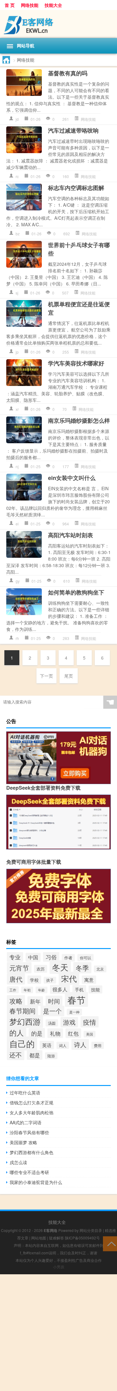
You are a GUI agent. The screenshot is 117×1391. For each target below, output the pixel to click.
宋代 (69, 978)
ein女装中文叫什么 (71, 478)
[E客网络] (58, 24)
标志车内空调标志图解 (76, 188)
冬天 (60, 967)
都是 (34, 1055)
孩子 (50, 980)
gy (18, 581)
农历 (41, 969)
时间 (54, 1001)
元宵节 (19, 967)
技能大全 (53, 5)
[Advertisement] (58, 1332)
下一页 (46, 676)
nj (17, 466)
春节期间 (22, 1010)
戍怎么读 (18, 1162)
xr (17, 409)
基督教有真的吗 (67, 73)
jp (17, 352)
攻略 (15, 1000)
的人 (16, 1032)
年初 (27, 990)
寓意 (89, 979)
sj (17, 292)
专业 (15, 957)
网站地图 (38, 1237)
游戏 (69, 1022)
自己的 (22, 1043)
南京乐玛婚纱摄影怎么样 (79, 420)
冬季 (82, 967)
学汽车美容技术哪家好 (76, 363)
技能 (95, 989)
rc (17, 176)
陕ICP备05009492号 (82, 1237)
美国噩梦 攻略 (23, 1142)
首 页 (10, 5)
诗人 (80, 1044)
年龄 (41, 990)
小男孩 (58, 1266)
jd (17, 119)
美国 (89, 1034)
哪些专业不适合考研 (29, 1172)
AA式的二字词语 (25, 1122)
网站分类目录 (91, 1230)
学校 (34, 979)
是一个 (52, 1011)
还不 (15, 1054)
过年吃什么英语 (25, 1092)
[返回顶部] (110, 1243)
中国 (33, 957)
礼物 (55, 1033)
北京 (100, 968)
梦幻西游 (25, 1021)
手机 (79, 989)
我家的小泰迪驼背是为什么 (36, 1182)
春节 (76, 999)
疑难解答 (56, 1237)
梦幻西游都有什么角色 (31, 1152)
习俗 (51, 957)
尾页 (68, 676)
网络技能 (29, 5)
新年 (35, 1001)
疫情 (89, 1022)
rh (17, 638)
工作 (12, 989)
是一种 (74, 1012)
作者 (68, 958)
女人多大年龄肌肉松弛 (31, 1112)
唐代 (15, 979)
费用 (97, 1045)
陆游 (51, 1055)
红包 (73, 1033)
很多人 (59, 989)
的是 (36, 1033)
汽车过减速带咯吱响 (73, 130)
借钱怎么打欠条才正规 (31, 1102)
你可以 (85, 957)
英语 (46, 1045)
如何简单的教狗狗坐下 (76, 592)
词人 (62, 1045)
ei (17, 523)
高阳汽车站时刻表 (70, 535)
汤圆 (52, 1023)
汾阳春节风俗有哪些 (29, 1132)
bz (18, 233)
